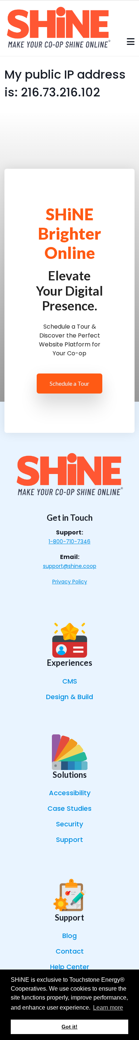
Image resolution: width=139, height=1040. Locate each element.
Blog (69, 935)
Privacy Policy (69, 581)
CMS (69, 681)
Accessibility (69, 792)
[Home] (58, 27)
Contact (70, 951)
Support (69, 839)
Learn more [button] (108, 1007)
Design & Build (69, 696)
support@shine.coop (69, 566)
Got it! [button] (69, 1027)
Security (69, 824)
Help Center (69, 966)
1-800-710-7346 (69, 541)
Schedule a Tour (69, 383)
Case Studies (69, 808)
